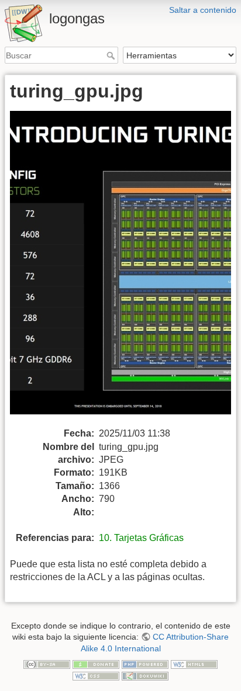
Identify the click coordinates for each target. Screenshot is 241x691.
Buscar (112, 55)
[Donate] (96, 663)
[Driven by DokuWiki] (145, 675)
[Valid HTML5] (194, 663)
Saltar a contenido (202, 10)
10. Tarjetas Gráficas (141, 538)
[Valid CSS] (96, 675)
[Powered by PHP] (145, 663)
